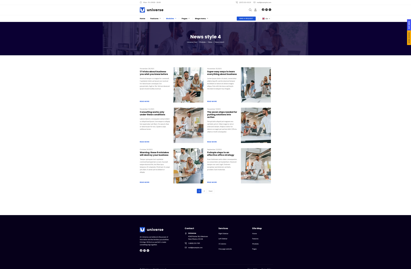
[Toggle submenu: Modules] (175, 18)
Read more (144, 101)
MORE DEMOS (409, 37)
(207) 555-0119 (245, 2)
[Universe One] (151, 10)
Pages (254, 249)
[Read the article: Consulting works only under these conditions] (188, 125)
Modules (202, 42)
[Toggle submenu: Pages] (189, 18)
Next (210, 191)
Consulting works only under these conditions (152, 113)
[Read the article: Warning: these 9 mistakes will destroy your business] (188, 166)
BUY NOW (409, 25)
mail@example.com (264, 2)
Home (254, 233)
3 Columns (222, 244)
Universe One (192, 42)
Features (255, 239)
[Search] (250, 10)
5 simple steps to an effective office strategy (220, 153)
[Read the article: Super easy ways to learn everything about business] (256, 85)
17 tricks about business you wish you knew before (154, 73)
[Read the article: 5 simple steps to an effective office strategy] (256, 166)
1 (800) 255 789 (194, 243)
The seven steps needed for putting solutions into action (222, 114)
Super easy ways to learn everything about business (222, 73)
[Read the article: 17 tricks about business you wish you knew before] (188, 85)
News (210, 42)
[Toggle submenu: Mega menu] (207, 18)
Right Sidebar (223, 233)
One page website (225, 249)
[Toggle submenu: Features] (160, 18)
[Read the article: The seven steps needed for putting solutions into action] (256, 125)
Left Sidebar (222, 239)
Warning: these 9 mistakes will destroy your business (154, 153)
